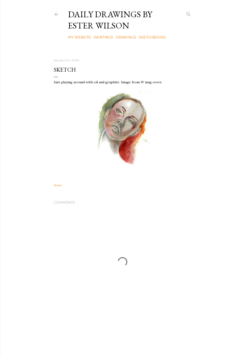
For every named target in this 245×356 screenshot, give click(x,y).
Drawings (126, 37)
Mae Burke (135, 342)
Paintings (103, 37)
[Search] (188, 13)
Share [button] (57, 185)
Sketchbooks (152, 37)
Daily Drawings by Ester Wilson (110, 20)
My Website (79, 37)
